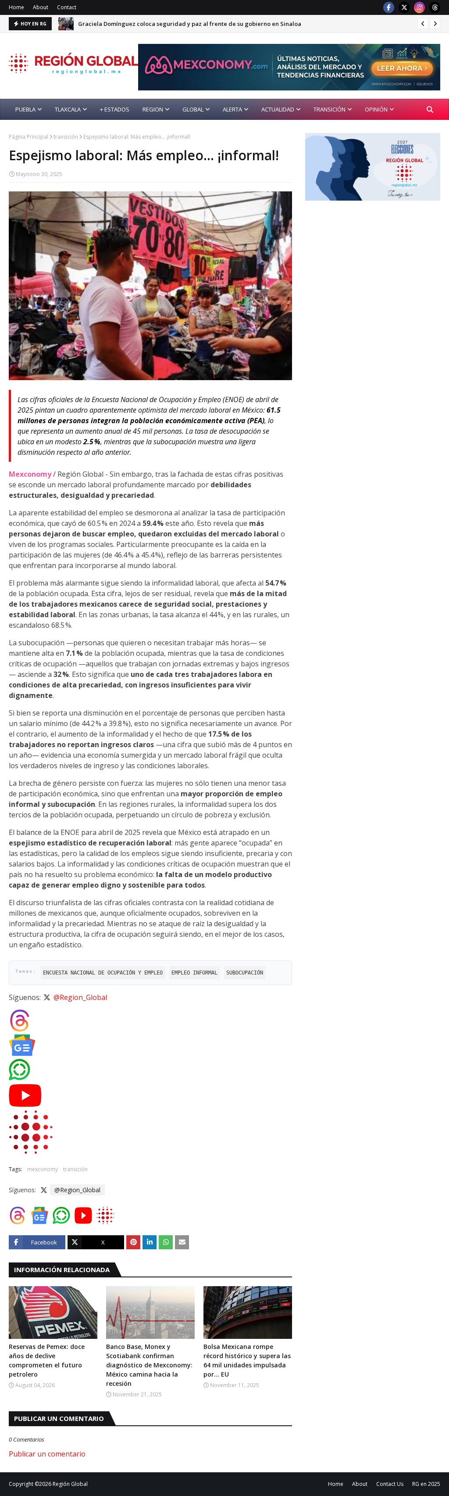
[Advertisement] (377, 269)
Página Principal (28, 136)
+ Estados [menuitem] (114, 109)
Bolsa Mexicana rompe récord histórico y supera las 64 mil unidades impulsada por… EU (247, 1360)
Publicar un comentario (47, 1454)
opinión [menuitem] (376, 109)
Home (16, 7)
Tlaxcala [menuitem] (68, 109)
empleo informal (194, 973)
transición (65, 136)
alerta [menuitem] (232, 109)
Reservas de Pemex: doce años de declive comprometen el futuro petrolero (47, 1360)
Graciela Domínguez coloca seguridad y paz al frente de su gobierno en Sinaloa (189, 24)
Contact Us (389, 1484)
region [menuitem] (153, 109)
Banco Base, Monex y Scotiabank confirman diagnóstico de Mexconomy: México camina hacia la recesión (149, 1365)
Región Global (70, 1484)
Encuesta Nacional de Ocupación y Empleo (103, 973)
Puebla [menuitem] (25, 109)
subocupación (244, 973)
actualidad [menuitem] (277, 109)
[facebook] (388, 7)
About (40, 7)
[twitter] (404, 7)
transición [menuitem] (330, 109)
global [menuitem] (192, 109)
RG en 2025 (426, 1484)
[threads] (434, 7)
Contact (66, 7)
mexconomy (42, 1169)
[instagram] (419, 7)
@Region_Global (80, 997)
